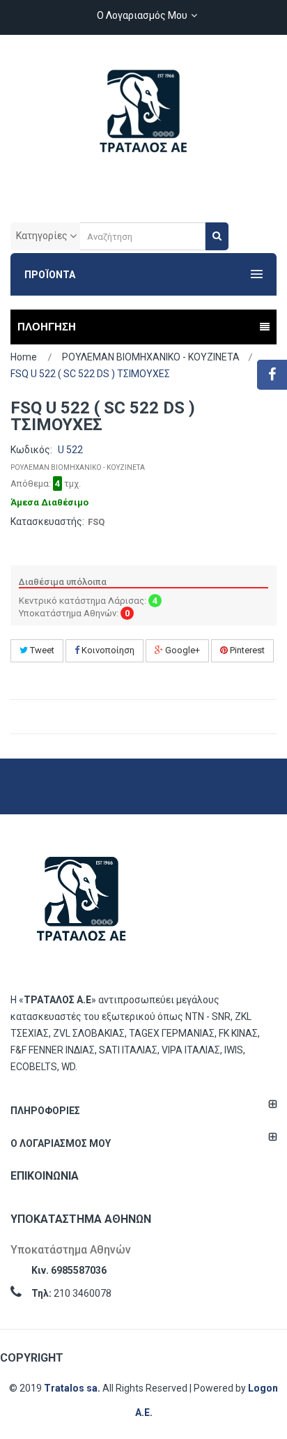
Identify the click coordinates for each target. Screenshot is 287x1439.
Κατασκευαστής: (47, 521)
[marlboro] (81, 905)
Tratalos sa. (73, 1388)
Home (23, 357)
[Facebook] (272, 375)
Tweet (41, 650)
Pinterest (246, 650)
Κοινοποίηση (106, 650)
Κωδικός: (31, 449)
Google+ (181, 650)
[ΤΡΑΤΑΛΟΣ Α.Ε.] (143, 118)
